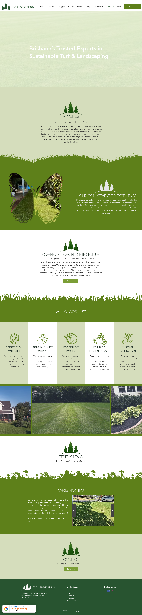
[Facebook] (108, 591)
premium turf (95, 205)
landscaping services (49, 134)
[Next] (130, 507)
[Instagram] (112, 591)
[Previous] (11, 507)
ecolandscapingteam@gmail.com (32, 595)
